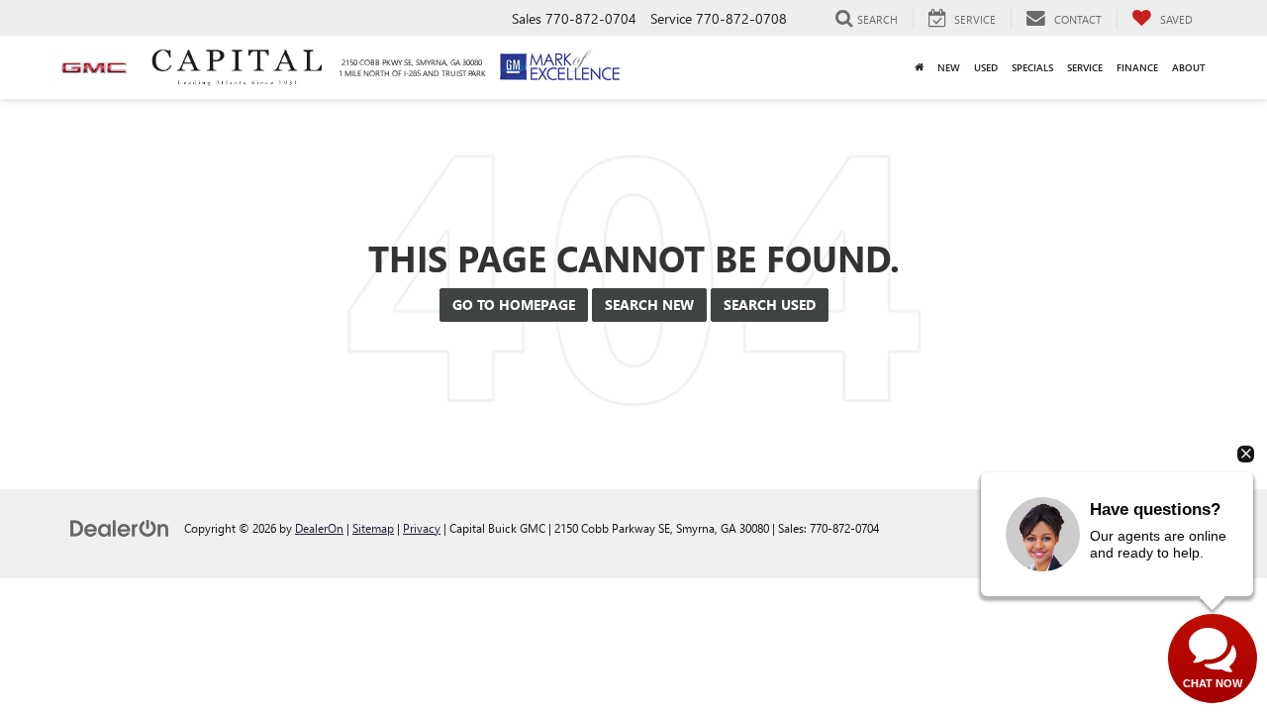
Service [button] (1085, 67)
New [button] (948, 67)
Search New (649, 304)
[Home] (919, 67)
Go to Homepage (513, 304)
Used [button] (986, 67)
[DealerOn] (119, 527)
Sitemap (373, 528)
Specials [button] (1032, 67)
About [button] (1189, 67)
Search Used (770, 304)
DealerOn (319, 528)
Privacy (421, 528)
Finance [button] (1137, 67)
